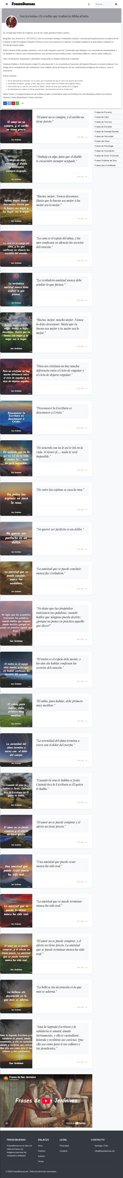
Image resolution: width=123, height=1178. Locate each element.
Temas (41, 1161)
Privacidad (64, 1146)
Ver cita (80, 137)
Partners (41, 1151)
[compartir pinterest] (13, 103)
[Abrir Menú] (7, 4)
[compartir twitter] (9, 103)
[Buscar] (116, 4)
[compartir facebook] (5, 103)
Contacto (63, 1151)
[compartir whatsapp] (17, 103)
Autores (41, 1156)
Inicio (40, 1146)
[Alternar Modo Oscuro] (89, 4)
